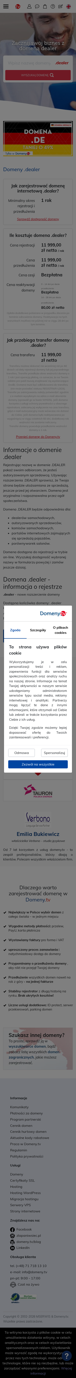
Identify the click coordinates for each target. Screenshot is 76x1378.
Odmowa (21, 753)
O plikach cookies (60, 630)
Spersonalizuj (54, 753)
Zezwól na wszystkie (38, 764)
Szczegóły (38, 630)
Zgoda (15, 630)
